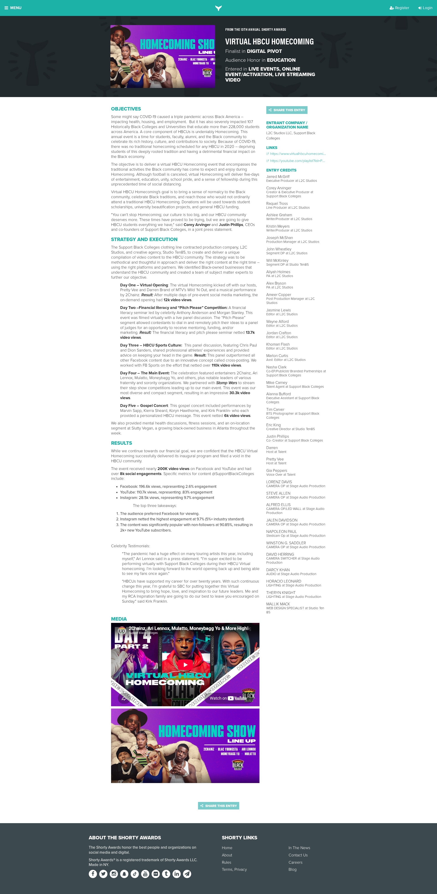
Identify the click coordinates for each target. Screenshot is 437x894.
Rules (226, 862)
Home (227, 847)
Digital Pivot (264, 51)
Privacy (240, 869)
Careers (295, 862)
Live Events (264, 69)
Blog (293, 869)
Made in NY (98, 864)
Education (281, 60)
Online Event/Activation (262, 71)
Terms (227, 869)
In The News (299, 847)
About (227, 855)
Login (427, 7)
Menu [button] (15, 7)
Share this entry (289, 110)
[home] (218, 8)
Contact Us (298, 855)
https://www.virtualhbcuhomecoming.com (302, 154)
